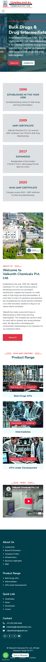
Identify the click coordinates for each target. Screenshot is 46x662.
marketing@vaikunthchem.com (19, 627)
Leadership (10, 547)
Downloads (10, 606)
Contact (32, 657)
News (7, 602)
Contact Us (21, 63)
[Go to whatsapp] (6, 655)
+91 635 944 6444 (14, 623)
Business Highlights (13, 561)
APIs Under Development (15, 585)
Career (8, 609)
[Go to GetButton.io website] (5, 659)
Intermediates (17, 423)
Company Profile (12, 554)
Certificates (10, 599)
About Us (7, 63)
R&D (7, 564)
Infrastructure (11, 557)
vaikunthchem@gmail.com (17, 630)
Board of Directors (13, 550)
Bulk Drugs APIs (17, 387)
